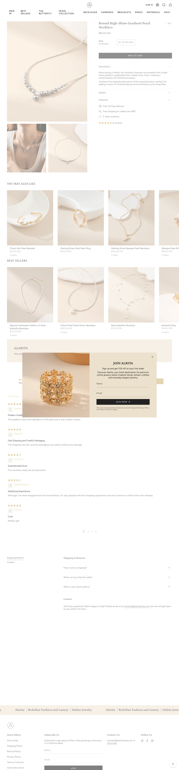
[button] (164, 5)
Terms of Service (106, 409)
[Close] (152, 356)
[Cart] (170, 5)
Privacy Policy (144, 408)
